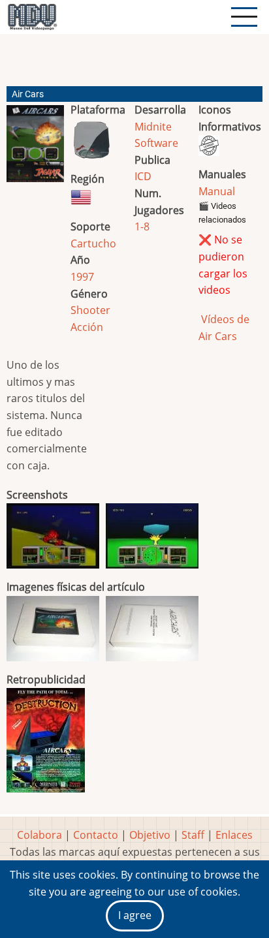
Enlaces (234, 835)
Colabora (39, 835)
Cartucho (93, 243)
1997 (82, 277)
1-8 (142, 226)
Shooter (90, 310)
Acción (87, 327)
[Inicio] (32, 17)
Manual (216, 191)
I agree (134, 915)
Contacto (95, 835)
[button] (35, 149)
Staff (193, 835)
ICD (142, 176)
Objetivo (149, 835)
